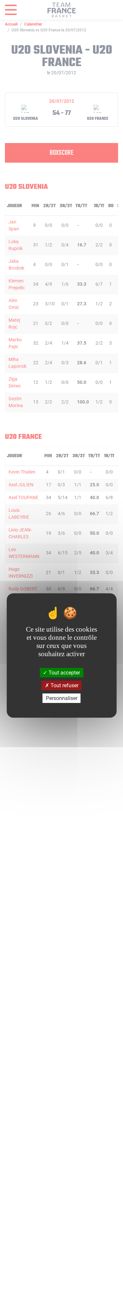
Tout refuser (63, 685)
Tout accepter (63, 672)
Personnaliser (61, 698)
